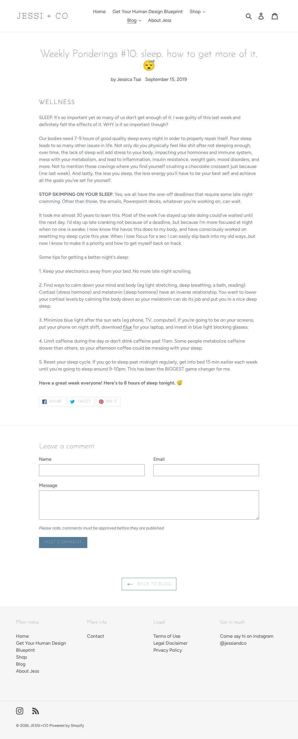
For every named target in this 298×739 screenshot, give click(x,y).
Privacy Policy (167, 650)
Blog (20, 664)
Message (48, 485)
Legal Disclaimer (170, 643)
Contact (95, 636)
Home (22, 636)
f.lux (127, 327)
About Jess (27, 671)
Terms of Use (166, 636)
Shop (21, 657)
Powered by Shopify (66, 725)
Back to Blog (153, 584)
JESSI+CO (39, 725)
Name (45, 459)
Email (159, 459)
